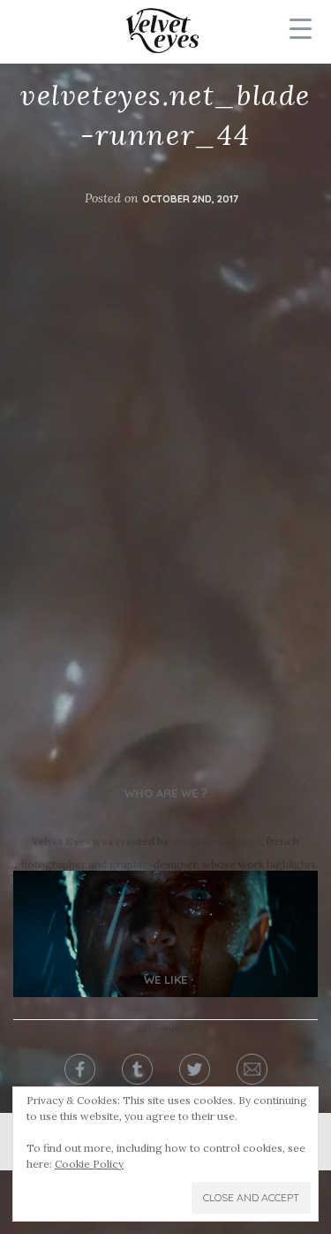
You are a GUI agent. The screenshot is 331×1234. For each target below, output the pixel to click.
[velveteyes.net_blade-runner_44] (165, 934)
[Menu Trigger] (300, 28)
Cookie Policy (89, 1163)
